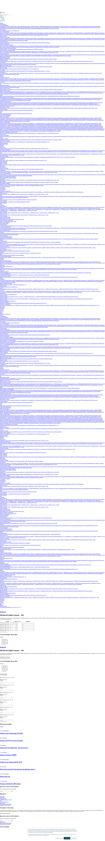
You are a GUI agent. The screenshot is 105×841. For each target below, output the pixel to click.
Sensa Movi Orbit (72, 63)
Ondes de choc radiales (4, 135)
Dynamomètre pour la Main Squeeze (85, 261)
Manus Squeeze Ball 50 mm (24, 86)
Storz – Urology (21, 154)
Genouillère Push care (9, 280)
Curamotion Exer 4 (39, 108)
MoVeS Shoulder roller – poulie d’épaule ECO (73, 108)
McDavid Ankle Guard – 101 (58, 291)
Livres (1, 152)
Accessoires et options (4, 156)
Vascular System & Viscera (63, 269)
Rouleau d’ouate (25, 55)
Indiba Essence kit (67, 164)
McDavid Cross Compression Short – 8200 (60, 305)
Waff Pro (26, 64)
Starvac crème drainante (52, 27)
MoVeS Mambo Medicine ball (89, 119)
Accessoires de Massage (4, 77)
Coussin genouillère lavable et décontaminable (58, 228)
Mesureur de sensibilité (20, 262)
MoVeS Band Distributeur (84, 91)
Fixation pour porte (25, 91)
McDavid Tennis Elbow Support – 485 (68, 289)
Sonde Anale (26, 199)
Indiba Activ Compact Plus (15, 160)
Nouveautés (2, 306)
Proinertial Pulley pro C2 (44, 133)
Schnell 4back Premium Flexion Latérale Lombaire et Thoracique (29, 103)
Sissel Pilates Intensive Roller (22, 96)
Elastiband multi (15, 91)
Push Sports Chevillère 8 (66, 292)
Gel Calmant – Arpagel (42, 32)
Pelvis (26, 269)
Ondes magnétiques (4, 143)
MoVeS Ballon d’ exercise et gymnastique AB (30, 68)
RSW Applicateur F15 (68, 150)
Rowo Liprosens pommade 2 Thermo (70, 34)
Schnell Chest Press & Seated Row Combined (66, 104)
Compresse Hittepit (25, 38)
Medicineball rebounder (79, 119)
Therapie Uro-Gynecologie (5, 190)
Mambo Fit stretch (72, 98)
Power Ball (59, 86)
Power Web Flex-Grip (77, 86)
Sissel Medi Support (40, 274)
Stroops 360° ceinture (76, 61)
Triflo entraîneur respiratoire (51, 59)
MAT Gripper (5, 262)
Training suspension (4, 109)
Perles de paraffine (10, 39)
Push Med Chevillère (51, 292)
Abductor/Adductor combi (5, 123)
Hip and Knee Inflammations (89, 268)
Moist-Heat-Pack (98, 38)
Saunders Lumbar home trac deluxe (27, 102)
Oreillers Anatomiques (4, 271)
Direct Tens (15, 185)
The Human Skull (33, 269)
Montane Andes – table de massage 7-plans (24, 207)
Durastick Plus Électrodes (37, 42)
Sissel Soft (73, 272)
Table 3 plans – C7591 (19, 212)
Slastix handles (9, 93)
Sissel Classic (54, 272)
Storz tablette (100, 136)
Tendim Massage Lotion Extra (23, 28)
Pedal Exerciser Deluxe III (44, 99)
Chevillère (2, 290)
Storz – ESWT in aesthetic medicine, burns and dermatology (31, 153)
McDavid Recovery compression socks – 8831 (90, 305)
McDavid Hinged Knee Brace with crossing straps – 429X (24, 280)
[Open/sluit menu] (0, 22)
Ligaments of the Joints (20, 269)
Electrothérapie (3, 181)
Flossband (2, 76)
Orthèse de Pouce (3, 285)
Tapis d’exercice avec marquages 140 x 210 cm (12, 245)
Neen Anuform (3, 199)
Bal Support (2, 89)
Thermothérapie (3, 188)
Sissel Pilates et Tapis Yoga (13, 113)
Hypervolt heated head (52, 79)
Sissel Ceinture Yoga (4, 113)
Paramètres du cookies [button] (59, 838)
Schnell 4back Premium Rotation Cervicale (72, 103)
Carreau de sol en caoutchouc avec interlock (8, 244)
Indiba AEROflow (3, 161)
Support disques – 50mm (90, 247)
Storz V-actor (46, 141)
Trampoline (22, 64)
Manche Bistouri (78, 54)
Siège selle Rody (12, 233)
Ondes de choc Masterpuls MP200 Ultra (29, 136)
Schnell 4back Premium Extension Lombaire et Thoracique (35, 127)
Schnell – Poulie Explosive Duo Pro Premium (16, 126)
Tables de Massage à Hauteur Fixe (6, 220)
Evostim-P (31, 192)
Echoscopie (2, 265)
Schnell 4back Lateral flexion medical (69, 102)
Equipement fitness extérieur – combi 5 (67, 257)
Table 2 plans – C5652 (7, 209)
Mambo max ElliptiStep (90, 98)
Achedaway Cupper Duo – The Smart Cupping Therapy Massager (36, 73)
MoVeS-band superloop (53, 92)
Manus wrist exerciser (42, 86)
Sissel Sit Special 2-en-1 (38, 277)
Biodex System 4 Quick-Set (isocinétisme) (32, 261)
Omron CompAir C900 (10, 59)
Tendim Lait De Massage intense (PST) (9, 28)
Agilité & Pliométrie (4, 60)
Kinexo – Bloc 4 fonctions (81, 124)
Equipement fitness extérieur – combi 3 (52, 257)
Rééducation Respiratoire (5, 57)
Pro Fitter (67, 63)
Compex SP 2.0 (97, 184)
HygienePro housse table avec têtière (86, 51)
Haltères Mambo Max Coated (43, 119)
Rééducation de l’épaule (4, 107)
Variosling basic (15, 110)
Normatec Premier (58, 171)
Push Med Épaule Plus (11, 301)
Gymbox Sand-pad (34, 119)
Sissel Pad (32, 277)
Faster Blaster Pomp (28, 89)
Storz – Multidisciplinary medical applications (79, 153)
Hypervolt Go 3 (45, 79)
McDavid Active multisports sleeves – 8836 (8, 305)
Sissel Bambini (49, 272)
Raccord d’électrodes (28, 175)
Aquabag (2, 117)
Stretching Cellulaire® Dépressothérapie (7, 176)
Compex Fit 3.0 (85, 184)
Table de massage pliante (5, 222)
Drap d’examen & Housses (5, 230)
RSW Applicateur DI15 (59, 150)
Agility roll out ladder (9, 61)
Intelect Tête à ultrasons (32, 182)
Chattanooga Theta (72, 184)
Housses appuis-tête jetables (41, 46)
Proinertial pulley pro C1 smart (34, 133)
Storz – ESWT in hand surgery (48, 153)
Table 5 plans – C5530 (85, 209)
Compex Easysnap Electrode (5, 42)
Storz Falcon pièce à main (82, 136)
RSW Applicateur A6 (4, 150)
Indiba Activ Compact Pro (26, 160)
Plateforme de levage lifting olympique (33, 120)
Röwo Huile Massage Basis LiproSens (48, 26)
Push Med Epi (86, 289)
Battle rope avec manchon (64, 117)
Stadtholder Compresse (6, 40)
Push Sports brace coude (93, 289)
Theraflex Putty (8, 87)
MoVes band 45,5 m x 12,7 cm (73, 91)
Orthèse (1, 278)
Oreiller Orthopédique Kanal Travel (39, 272)
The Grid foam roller (98, 79)
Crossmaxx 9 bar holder (79, 117)
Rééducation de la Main (4, 85)
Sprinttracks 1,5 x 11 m (62, 244)
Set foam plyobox (59, 61)
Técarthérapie (2, 158)
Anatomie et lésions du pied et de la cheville (8, 268)
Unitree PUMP (9, 121)
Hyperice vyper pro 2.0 (37, 79)
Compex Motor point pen (61, 174)
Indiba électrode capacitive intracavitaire (32, 164)
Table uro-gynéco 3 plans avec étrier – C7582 (39, 194)
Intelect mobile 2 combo (4, 182)
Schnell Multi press (69, 129)
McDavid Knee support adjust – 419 (82, 280)
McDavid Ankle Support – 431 (70, 291)
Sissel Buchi (2, 274)
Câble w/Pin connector (21, 174)
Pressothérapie (3, 170)
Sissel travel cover (83, 272)
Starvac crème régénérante (71, 27)
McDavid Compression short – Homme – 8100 (43, 305)
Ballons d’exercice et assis (5, 88)
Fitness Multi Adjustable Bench (54, 124)
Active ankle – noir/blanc (5, 291)
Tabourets (2, 232)
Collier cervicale (3, 293)
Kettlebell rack (59, 119)
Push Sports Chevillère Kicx (76, 292)
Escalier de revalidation (32, 98)
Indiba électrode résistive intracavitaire (56, 164)
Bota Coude (2, 289)
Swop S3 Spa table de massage (57, 208)
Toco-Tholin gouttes (36, 35)
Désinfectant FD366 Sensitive (42, 238)
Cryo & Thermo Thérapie (5, 186)
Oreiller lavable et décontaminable (19, 229)
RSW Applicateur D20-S (30, 150)
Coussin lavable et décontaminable (73, 228)
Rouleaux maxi (42, 47)
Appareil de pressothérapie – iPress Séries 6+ (26, 171)
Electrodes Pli (90, 174)
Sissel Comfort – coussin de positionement (19, 274)
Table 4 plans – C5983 (76, 209)
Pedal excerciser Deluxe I (24, 99)
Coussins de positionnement (5, 226)
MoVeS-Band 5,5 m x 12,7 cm (35, 92)
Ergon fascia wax (90, 73)
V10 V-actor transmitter (71, 151)
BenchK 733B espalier (39, 242)
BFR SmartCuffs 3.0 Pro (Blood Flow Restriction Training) (19, 66)
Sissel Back (13, 277)
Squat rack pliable (93, 129)
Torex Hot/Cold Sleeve (15, 40)
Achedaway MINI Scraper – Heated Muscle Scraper (59, 73)
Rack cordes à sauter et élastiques (88, 92)
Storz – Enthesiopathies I (5, 153)
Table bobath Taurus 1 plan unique (6, 219)
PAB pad (63, 63)
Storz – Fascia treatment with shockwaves (62, 153)
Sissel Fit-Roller (72, 79)
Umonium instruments (25, 201)
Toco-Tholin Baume (28, 35)
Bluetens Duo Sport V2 (12, 184)
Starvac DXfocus (6, 177)
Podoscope (68, 262)
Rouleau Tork (28, 47)
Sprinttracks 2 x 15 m (71, 244)
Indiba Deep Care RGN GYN (40, 160)
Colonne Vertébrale (60, 268)
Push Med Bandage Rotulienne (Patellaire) (73, 281)
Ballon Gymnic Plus (14, 89)
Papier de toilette (62, 46)
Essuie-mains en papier (26, 46)
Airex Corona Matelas (4, 83)
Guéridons (2, 251)
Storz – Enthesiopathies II (14, 153)
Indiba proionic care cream (10, 30)
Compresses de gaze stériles (31, 54)
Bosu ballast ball (21, 89)
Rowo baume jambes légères (20, 34)
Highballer (93, 78)
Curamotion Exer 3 (32, 108)
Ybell (16, 121)
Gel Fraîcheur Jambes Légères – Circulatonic (68, 32)
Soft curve (89, 272)
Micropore (83, 54)
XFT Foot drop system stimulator (16, 100)
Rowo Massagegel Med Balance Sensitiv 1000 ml (27, 27)
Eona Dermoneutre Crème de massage (16, 26)
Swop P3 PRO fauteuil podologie (33, 225)
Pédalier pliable (52, 99)
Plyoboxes (40, 61)
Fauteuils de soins (3, 224)
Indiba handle (80, 164)
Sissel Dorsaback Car (26, 277)
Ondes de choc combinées (5, 140)
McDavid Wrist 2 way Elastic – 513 (18, 296)
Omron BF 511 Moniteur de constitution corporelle (34, 262)
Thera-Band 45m (25, 93)
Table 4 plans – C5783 (67, 209)
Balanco (16, 63)
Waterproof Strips (52, 55)
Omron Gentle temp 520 (48, 262)
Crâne (65, 268)
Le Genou (11, 269)
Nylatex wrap (7, 175)
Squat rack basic (86, 129)
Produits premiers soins (4, 53)
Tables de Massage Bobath (5, 218)
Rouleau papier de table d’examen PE (19, 47)
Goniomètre (94, 261)
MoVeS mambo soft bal (4, 96)
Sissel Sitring (71, 277)
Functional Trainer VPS (71, 124)
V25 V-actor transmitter (80, 151)
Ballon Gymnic (8, 89)
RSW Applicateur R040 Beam (78, 150)
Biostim (1, 192)
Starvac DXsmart (13, 177)
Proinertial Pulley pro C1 (23, 133)
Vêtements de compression (5, 304)
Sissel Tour (76, 277)
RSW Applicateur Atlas (12, 150)
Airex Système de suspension (51, 83)
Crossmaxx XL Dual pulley (74, 123)
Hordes (36, 61)
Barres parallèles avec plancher (6, 98)
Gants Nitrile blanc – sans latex (6, 49)
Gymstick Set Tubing (39, 91)
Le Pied (14, 269)
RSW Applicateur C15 (21, 150)
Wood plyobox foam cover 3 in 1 (87, 61)
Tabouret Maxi (45, 233)
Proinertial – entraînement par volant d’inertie (8, 132)
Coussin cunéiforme (18, 228)
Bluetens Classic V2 (4, 184)
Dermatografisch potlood (45, 261)
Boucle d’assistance (4, 91)
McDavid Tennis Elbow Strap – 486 (54, 289)
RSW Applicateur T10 (88, 150)
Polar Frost (17, 30)
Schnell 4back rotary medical (9, 104)
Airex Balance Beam (4, 63)
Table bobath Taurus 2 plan (18, 219)
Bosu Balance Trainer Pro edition (24, 63)
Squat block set (7, 100)
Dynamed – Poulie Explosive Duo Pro (86, 123)
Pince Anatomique (5, 55)
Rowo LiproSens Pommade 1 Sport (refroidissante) (53, 34)
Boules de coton (8, 54)
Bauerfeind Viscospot (22, 303)
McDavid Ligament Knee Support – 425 (10, 281)
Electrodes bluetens (46, 42)
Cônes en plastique (17, 61)
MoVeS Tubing (13, 92)
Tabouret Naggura (51, 233)
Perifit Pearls (81, 192)
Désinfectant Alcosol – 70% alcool (43, 71)
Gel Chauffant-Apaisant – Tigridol (53, 32)
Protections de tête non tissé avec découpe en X (92, 46)
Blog (1, 311)
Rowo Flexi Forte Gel (30, 34)
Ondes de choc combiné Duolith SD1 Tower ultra (29, 141)
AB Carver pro (3, 68)
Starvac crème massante (61, 27)
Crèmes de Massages (4, 25)
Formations (2, 308)
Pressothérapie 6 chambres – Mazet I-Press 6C (27, 172)
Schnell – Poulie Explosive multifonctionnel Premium (54, 126)
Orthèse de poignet (3, 295)
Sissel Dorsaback (18, 277)
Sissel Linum (78, 39)
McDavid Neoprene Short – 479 (75, 305)
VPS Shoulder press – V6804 (21, 131)
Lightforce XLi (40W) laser (16, 169)
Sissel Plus (68, 272)
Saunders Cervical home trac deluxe (14, 102)
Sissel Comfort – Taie (32, 274)
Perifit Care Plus (75, 192)
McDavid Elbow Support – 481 (41, 289)
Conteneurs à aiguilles (32, 71)
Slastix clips (65, 61)
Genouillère (2, 279)
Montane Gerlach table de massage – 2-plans (57, 207)
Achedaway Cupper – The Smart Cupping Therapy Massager (12, 73)
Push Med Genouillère (85, 281)
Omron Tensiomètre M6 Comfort (59, 262)
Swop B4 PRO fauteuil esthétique (6, 225)
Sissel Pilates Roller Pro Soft (55, 96)
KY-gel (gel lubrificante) (16, 201)
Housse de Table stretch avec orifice (34, 51)
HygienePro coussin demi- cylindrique (62, 51)
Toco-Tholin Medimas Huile (34, 28)
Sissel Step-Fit (96, 63)
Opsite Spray (93, 54)
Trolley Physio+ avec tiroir (62, 157)
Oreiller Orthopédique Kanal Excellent (7, 272)
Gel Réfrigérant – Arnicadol (82, 32)
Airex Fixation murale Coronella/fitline (30, 83)
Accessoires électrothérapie (5, 173)
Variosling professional (22, 110)
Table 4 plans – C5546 (28, 212)
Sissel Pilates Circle (13, 96)
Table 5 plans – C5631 (94, 209)
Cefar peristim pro (6, 192)
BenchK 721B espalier (30, 242)
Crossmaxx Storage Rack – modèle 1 (24, 247)
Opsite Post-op (88, 54)
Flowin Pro (33, 63)
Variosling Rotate (29, 110)
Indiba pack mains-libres (87, 164)
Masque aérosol (3, 59)
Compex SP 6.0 (4, 185)
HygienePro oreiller (97, 51)
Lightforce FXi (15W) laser (5, 169)
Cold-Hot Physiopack (17, 38)
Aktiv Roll (89, 78)
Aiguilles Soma (15, 71)
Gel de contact (3, 29)
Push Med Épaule (3, 301)
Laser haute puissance (4, 168)
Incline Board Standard (64, 98)
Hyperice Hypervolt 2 (10, 79)
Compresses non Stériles (41, 54)
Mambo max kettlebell (70, 119)
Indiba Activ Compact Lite (5, 160)
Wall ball (13, 121)
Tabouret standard (8, 234)
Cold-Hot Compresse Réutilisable (6, 38)
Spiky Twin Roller (90, 79)
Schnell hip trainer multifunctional (82, 99)
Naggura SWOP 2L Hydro (5, 217)
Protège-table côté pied (78, 238)
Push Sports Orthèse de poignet (60, 296)
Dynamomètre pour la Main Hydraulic (70, 261)
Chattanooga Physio (57, 184)
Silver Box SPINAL (7, 151)
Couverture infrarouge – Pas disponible (36, 38)
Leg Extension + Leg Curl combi (69, 125)
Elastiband (10, 91)
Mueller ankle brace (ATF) (41, 292)
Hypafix (73, 54)
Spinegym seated (94, 104)
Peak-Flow (17, 59)
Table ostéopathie (3, 211)
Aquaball (5, 117)
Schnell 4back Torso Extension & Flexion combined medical (27, 104)
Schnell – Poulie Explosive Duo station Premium (34, 126)
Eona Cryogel (9, 32)
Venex (1, 111)
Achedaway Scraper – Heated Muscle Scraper (78, 73)
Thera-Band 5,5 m (31, 93)
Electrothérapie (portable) (5, 183)
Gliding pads (37, 63)
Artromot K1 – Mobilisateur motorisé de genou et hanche (11, 180)
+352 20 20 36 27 (5, 314)
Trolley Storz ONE (71, 157)
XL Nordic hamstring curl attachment (45, 131)
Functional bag (27, 119)
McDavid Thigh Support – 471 (20, 284)
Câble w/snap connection (31, 174)
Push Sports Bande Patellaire (95, 281)
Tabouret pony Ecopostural (83, 233)
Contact (1, 309)
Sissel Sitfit (84, 63)
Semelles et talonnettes (4, 302)
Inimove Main (10, 86)
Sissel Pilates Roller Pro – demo (44, 96)
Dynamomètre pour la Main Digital (56, 261)
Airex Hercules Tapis (42, 83)
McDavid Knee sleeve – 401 (69, 280)
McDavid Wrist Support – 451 (31, 296)
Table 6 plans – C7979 (15, 210)
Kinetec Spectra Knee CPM (53, 180)
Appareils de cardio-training (5, 115)
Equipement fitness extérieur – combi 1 (7, 257)
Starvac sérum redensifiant (81, 27)
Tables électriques (3, 206)
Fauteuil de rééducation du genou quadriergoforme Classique (48, 98)
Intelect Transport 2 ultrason (52, 182)
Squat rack (81, 129)
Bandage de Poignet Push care (6, 296)
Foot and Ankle (70, 268)
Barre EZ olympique (25, 117)
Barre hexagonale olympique (34, 117)
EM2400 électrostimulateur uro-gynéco (17, 192)
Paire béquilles (16, 99)
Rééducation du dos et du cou (5, 101)
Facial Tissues (33, 46)
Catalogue (2, 310)
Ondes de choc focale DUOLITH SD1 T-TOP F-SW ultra (27, 139)
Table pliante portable (4, 223)
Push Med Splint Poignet (49, 296)
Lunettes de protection (16, 49)
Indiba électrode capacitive (19, 164)
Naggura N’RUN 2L (70, 207)
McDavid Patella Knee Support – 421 (41, 281)
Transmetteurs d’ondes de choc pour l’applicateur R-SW (56, 151)
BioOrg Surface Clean (4, 238)
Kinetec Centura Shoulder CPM (28, 180)
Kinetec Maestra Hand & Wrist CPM (41, 180)
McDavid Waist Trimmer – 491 (48, 298)
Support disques (98, 120)
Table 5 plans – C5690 (54, 212)
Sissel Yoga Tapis (28, 113)
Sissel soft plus (77, 272)
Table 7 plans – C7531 (24, 210)
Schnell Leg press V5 (62, 129)
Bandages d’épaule (3, 299)
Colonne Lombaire (53, 268)
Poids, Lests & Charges (4, 116)
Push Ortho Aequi (58, 292)
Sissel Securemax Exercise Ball (56, 89)
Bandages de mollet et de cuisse (6, 283)
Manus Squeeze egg (34, 86)
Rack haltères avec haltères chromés (60, 120)
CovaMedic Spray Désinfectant (52, 54)
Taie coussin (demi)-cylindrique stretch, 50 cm (49, 52)
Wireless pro (20, 185)
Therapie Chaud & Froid (4, 37)
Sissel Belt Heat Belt (44, 39)
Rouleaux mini (48, 47)
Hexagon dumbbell (52, 119)
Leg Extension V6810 (80, 125)
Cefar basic (45, 184)
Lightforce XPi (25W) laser (26, 169)
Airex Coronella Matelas (13, 83)
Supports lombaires (3, 297)
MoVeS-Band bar (49, 86)
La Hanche (97, 268)
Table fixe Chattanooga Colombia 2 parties (8, 221)
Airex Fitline (20, 83)
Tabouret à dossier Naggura (21, 233)
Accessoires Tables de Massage (6, 237)
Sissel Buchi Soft (8, 274)
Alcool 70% (26, 71)
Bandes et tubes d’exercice (5, 90)
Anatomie (2, 267)
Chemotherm (6, 26)
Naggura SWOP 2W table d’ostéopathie (7, 212)
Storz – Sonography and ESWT (12, 154)
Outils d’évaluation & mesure (5, 260)
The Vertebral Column (53, 269)
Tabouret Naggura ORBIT (60, 233)
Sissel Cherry (50, 39)
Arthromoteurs (3, 178)
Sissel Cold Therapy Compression (59, 39)
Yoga (1, 112)
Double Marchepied (52, 238)
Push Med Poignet (40, 296)
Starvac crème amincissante (42, 27)
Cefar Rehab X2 (50, 184)
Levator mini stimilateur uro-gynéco (40, 192)
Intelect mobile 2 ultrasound (22, 182)
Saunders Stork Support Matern (76, 298)
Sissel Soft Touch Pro (85, 39)
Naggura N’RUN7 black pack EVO (81, 207)
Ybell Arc (19, 121)
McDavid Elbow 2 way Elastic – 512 (12, 289)
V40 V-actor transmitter (89, 151)
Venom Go (20, 80)
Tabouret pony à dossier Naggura (72, 233)
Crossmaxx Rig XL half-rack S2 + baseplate (60, 123)
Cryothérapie (2, 187)
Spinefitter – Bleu (87, 104)
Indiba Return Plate (24, 197)
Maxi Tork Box (50, 46)
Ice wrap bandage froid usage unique (81, 38)
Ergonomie (2, 270)
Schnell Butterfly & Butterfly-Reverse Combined (48, 104)
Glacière (72, 38)
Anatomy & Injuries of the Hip (23, 268)
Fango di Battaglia (67, 38)
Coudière (2, 287)
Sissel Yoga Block (21, 113)
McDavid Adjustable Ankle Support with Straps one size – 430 (27, 291)
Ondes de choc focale (4, 138)
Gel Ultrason (2, 30)
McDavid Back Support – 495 (36, 298)
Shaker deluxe (43, 59)
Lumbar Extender (3, 102)
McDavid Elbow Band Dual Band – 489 (27, 289)
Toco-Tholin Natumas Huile (45, 28)
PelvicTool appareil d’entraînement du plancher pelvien (57, 192)
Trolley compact (3, 253)
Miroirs (1, 254)
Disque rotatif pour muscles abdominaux (13, 68)
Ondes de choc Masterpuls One (43, 136)
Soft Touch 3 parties (93, 39)
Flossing (1, 75)
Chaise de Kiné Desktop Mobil (6, 236)
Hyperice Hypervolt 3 (19, 79)
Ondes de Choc (3, 134)
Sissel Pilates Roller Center (33, 96)
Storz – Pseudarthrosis (92, 153)
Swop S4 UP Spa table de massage (88, 208)
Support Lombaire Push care (87, 298)
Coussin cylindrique (25, 228)
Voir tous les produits (55, 28)
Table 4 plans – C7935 (37, 212)
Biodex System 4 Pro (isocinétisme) (17, 261)
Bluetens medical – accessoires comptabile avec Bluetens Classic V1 (30, 184)
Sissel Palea (64, 272)
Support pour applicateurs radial (17, 151)
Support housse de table (18, 52)
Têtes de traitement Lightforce (37, 169)
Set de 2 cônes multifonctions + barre (49, 61)
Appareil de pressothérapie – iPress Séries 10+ (9, 171)
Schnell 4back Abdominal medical (40, 102)
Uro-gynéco (2, 189)
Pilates (1, 95)
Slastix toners (69, 61)
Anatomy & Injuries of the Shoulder (35, 268)
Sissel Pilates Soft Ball (65, 96)
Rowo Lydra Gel (15, 27)
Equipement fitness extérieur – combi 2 (22, 257)
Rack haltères (50, 120)
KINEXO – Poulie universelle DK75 (24, 125)
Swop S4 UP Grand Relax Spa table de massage (72, 208)
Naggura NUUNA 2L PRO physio (94, 207)
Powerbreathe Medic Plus (30, 59)
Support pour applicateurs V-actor (29, 151)
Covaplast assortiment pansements (65, 54)
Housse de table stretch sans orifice (48, 51)
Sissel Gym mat (60, 83)
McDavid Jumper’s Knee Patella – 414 (43, 280)
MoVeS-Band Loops (45, 92)
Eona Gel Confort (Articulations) (18, 32)
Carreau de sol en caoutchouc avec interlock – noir (26, 244)
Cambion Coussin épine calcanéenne (33, 303)
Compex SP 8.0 (10, 185)
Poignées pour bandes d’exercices (64, 92)
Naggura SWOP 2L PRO (25, 208)
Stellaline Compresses (41, 55)
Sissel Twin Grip (99, 86)
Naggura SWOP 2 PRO (15, 208)
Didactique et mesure (2, 259)
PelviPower (70, 192)
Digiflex (1, 86)
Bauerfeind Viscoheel (4, 303)
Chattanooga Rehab (65, 184)
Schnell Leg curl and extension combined (42, 129)
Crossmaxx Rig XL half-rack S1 (16, 123)
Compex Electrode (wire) (16, 42)
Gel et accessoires (3, 200)
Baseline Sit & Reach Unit (5, 261)
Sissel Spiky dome (89, 63)
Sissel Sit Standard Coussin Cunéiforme (50, 277)
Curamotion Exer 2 (24, 108)
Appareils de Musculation (5, 122)
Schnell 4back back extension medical (54, 102)
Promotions (2, 307)
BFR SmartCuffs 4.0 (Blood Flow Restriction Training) (41, 66)
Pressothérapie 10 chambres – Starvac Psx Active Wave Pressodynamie (75, 171)
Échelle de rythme (24, 61)
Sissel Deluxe (59, 272)
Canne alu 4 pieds (24, 98)
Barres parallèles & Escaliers (5, 249)
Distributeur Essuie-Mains (17, 46)
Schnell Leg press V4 (54, 129)
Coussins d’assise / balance (5, 275)
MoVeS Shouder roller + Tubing (49, 108)
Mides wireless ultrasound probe (6, 266)
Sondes (1, 198)
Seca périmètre (79, 262)
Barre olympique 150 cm (45, 117)
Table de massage (2, 205)
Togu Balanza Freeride (10, 64)
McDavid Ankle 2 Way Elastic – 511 (46, 291)
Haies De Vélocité (31, 61)
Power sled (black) (44, 120)
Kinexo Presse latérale (53, 125)
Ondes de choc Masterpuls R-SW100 (56, 136)
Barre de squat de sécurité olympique (14, 117)
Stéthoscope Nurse (85, 262)
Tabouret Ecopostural (30, 233)
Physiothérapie (3, 166)
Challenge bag (72, 117)
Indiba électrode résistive (44, 164)
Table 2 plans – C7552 (15, 209)
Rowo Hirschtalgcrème (39, 34)
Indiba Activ (2, 159)
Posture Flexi (56, 298)
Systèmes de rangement (4, 246)
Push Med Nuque (13, 294)
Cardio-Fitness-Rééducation (5, 114)
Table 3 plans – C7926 (59, 209)
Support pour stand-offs (40, 151)
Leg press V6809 (88, 125)
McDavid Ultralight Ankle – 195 (30, 292)
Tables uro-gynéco (3, 193)
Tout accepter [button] (67, 838)
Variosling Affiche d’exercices (6, 110)
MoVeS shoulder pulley (59, 108)
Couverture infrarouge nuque (49, 38)
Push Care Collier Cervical (5, 294)
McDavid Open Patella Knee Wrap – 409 (26, 281)
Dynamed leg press (21, 124)
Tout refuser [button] (74, 838)
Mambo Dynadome (44, 63)
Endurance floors (39, 244)
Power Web (63, 86)
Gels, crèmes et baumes (4, 31)
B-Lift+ (1, 177)
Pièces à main (2, 147)
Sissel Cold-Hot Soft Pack (71, 39)
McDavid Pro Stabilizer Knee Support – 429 (56, 281)
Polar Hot (94, 32)
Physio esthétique (3, 202)
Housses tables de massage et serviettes (7, 50)
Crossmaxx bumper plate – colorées (91, 117)
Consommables (3, 24)
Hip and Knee (81, 268)
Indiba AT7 (33, 160)
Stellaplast (47, 55)
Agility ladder (2, 61)
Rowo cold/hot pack (18, 39)
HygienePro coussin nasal (74, 51)
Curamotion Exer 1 (17, 108)
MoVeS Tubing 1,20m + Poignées (22, 92)
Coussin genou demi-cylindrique (43, 228)
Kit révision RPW (19, 148)
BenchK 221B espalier (13, 242)
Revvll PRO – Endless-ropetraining (88, 120)
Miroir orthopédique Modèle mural (6, 255)
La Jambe (101, 268)
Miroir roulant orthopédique (18, 255)
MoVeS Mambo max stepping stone (55, 63)
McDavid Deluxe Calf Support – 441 (7, 284)
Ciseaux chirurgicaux (16, 54)
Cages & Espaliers (3, 241)
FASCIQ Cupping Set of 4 (7, 74)
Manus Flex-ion (16, 86)
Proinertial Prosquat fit (4, 133)
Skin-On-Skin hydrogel (32, 55)
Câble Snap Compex (13, 174)
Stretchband (19, 93)
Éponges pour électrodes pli (98, 174)
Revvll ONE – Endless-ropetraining (74, 120)
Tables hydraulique (3, 216)
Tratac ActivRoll (9, 80)
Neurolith (2, 145)
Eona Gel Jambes (28, 32)
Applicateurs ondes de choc (5, 149)
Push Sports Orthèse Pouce (12, 286)
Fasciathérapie (2, 72)
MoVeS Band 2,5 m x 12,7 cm (49, 91)
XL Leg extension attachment (32, 131)
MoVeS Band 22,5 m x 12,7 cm (61, 91)
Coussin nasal (82, 228)
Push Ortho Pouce (3, 286)
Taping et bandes (3, 36)
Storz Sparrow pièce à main (92, 136)
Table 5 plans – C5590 (45, 212)
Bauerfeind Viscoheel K (13, 303)
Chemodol (2, 26)
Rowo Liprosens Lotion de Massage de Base (82, 26)
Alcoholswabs (2, 54)
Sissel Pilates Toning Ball (75, 96)
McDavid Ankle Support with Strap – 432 (84, 291)
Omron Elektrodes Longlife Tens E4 (17, 175)
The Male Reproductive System (43, 269)
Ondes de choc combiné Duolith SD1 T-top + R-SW (10, 141)
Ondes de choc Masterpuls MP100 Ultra (14, 136)
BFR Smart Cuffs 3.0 (4, 66)
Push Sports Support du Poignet (72, 296)
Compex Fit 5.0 (91, 184)
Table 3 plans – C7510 (41, 209)
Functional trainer (63, 124)
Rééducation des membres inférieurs (7, 97)
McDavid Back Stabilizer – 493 (24, 298)
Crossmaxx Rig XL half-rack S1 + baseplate (31, 123)
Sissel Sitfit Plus (65, 277)
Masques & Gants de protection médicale (8, 48)
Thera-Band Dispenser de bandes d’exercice (43, 93)
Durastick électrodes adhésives (27, 42)
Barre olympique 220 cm (54, 117)
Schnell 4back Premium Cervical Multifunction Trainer (86, 102)
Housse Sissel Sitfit (3, 277)
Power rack (93, 125)
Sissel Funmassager (79, 79)
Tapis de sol (2, 81)
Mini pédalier (97, 98)
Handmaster (5, 86)
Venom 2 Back (15, 80)
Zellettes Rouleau (59, 55)
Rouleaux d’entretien (35, 47)
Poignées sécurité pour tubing (76, 92)
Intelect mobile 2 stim (13, 182)
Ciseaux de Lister (23, 54)
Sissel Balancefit (78, 63)
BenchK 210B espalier (4, 242)
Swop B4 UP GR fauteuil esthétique (20, 225)
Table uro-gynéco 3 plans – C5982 (6, 194)
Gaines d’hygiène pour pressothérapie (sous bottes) (45, 171)
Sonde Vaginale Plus (33, 199)
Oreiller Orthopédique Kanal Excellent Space (23, 272)
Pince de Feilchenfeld (13, 55)
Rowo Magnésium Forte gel (97, 34)
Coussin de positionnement (5, 273)
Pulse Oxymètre (38, 59)
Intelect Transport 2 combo (42, 182)
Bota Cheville (12, 291)
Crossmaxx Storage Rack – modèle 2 (38, 247)
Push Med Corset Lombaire (64, 298)
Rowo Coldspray (25, 39)
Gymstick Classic (32, 91)
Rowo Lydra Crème (8, 27)
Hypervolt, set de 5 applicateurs (63, 79)
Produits (1, 23)
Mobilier (1, 240)
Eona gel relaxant (34, 32)
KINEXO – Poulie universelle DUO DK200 (40, 125)
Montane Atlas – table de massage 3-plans (40, 207)
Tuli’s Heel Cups (43, 303)
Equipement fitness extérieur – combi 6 (37, 257)
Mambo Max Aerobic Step (81, 98)
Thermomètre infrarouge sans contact (34, 263)
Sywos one (95, 108)
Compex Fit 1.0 (79, 184)
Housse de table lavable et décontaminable (19, 51)
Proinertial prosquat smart (13, 133)
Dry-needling (2, 69)
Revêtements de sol (3, 243)
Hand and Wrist (76, 268)
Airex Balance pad (11, 63)
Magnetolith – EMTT (4, 144)
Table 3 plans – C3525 (33, 209)
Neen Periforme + (9, 199)
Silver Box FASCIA (97, 150)
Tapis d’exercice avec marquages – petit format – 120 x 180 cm (75, 83)
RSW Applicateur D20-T (40, 150)
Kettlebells (64, 119)
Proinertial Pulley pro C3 (54, 133)
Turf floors (23, 245)
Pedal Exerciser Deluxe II (34, 99)
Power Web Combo (69, 86)
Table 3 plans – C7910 (50, 209)
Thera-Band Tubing (56, 93)
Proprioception (3, 62)
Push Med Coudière (79, 289)
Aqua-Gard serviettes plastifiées (6, 46)
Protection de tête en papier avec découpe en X (74, 46)
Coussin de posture (33, 228)
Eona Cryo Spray (3, 32)
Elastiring (19, 91)
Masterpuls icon (3, 136)
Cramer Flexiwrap (58, 38)
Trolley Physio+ (54, 157)
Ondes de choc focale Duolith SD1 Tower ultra (47, 139)
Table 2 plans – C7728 (24, 209)
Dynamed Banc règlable (12, 124)
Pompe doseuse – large (28, 26)
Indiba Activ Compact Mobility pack (7, 164)
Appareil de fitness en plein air (6, 256)
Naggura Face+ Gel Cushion (61, 238)
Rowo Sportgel (21, 35)
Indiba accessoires (3, 163)
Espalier (58, 242)
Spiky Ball (85, 79)
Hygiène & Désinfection (4, 43)
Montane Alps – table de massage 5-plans (8, 207)
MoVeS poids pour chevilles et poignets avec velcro (16, 120)
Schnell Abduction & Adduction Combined (67, 99)
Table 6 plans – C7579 (7, 210)
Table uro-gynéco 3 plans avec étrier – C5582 (22, 194)
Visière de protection (40, 49)
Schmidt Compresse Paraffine (34, 39)
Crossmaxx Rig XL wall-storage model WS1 (16, 119)
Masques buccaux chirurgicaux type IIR (28, 49)
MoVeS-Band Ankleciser (9, 99)
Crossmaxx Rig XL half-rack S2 (45, 123)
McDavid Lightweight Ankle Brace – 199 (16, 292)
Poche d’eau (19, 55)
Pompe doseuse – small (37, 26)
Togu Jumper (17, 64)
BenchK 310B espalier (22, 242)
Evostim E (27, 192)
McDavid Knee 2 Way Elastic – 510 (57, 280)
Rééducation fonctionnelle (5, 56)
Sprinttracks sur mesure (79, 244)
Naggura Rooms (3, 248)
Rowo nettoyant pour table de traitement (90, 238)
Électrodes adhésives (4, 41)
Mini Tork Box (56, 46)
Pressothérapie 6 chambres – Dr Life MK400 (9, 172)
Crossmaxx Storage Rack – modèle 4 (67, 247)
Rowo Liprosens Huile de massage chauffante (65, 26)
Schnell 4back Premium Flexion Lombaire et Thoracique (53, 103)
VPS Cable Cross (12, 131)
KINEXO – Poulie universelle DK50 (10, 125)
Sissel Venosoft (46, 274)
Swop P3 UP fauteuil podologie (46, 225)
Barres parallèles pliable (16, 98)
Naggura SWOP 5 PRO (34, 208)
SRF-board (101, 63)
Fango (63, 38)
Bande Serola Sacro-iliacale (5, 298)
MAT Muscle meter (12, 262)
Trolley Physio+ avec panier (41, 172)
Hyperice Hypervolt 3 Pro (28, 79)
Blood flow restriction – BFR (5, 65)
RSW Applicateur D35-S (50, 150)
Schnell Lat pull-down (79, 104)
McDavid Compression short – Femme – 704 (25, 305)
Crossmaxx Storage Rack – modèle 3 (53, 247)
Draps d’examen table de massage (6, 44)
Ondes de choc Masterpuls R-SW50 (70, 136)
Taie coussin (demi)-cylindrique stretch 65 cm (32, 52)
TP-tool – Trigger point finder (46, 263)
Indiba (1, 195)
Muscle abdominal (3, 67)
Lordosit (9, 277)
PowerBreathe (22, 59)
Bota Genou (2, 280)
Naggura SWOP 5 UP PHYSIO (45, 208)
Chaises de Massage (4, 235)
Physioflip (55, 86)
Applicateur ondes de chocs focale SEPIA (8, 139)
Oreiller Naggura (10, 52)
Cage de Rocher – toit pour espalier (7, 108)
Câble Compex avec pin (4, 174)
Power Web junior (85, 86)
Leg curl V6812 (60, 125)
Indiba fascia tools (15, 74)
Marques (1, 313)
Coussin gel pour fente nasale (5, 51)
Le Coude (7, 269)
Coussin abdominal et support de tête (7, 228)
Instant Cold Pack (92, 38)
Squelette (28, 269)
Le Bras (3, 269)
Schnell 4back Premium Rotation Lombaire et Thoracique (18, 128)
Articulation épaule (46, 268)
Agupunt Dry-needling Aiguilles (6, 71)
